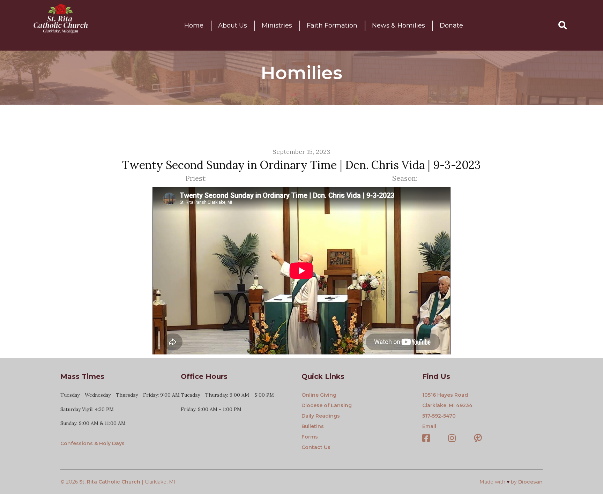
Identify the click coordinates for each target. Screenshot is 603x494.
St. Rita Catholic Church (109, 482)
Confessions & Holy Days (92, 443)
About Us (232, 25)
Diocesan (530, 482)
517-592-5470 (439, 416)
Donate (451, 25)
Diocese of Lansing (327, 405)
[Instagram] (452, 439)
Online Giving (319, 395)
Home (193, 25)
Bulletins (313, 426)
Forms (310, 437)
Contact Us (316, 447)
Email (429, 426)
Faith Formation (332, 25)
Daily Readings (321, 416)
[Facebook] (426, 439)
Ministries (277, 25)
